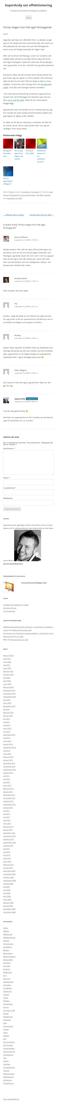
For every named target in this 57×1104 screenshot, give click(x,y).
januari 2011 (8, 830)
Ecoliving (6, 969)
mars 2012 (7, 785)
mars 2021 (7, 668)
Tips (4, 1058)
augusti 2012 (8, 773)
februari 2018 (8, 712)
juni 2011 (6, 814)
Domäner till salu (9, 608)
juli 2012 (6, 776)
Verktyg (6, 1070)
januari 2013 (8, 760)
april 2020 (7, 681)
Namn (6, 477)
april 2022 (7, 658)
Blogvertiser (8, 953)
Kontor (6, 1007)
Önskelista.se (8, 1083)
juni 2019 (6, 700)
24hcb (5, 928)
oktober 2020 (8, 674)
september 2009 (9, 880)
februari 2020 (8, 687)
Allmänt (6, 940)
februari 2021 (8, 671)
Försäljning (7, 988)
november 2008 (9, 912)
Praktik (6, 1029)
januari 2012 (8, 792)
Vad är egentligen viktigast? (8, 181)
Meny (28, 17)
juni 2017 (6, 719)
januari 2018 (8, 716)
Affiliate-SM (7, 934)
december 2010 (9, 833)
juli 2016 (6, 722)
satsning (47, 195)
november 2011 (9, 798)
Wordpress (7, 1080)
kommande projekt (27, 195)
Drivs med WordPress (11, 1099)
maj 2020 (6, 678)
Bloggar (6, 950)
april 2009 (7, 896)
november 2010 (9, 836)
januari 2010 (8, 868)
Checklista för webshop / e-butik (15, 605)
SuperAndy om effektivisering (28, 5)
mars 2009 (7, 899)
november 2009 (9, 874)
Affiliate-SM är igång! (13, 215)
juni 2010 (6, 852)
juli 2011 (6, 811)
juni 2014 (6, 738)
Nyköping (7, 1020)
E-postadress (9, 488)
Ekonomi (6, 979)
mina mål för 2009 (16, 100)
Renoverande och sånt (19, 639)
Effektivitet (7, 972)
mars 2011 (7, 823)
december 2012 (9, 763)
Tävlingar (6, 1064)
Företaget (35, 192)
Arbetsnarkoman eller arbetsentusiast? (42, 156)
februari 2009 (8, 902)
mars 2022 (7, 662)
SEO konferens (9, 1042)
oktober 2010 (8, 839)
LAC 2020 (19, 636)
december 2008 (9, 909)
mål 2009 (39, 195)
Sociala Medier (9, 1048)
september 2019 (9, 697)
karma (5, 998)
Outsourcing (8, 1026)
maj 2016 (6, 725)
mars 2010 (7, 861)
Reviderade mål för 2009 (42, 215)
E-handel (6, 966)
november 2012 (9, 766)
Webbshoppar (8, 1074)
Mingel (5, 1013)
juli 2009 (6, 887)
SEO (4, 1039)
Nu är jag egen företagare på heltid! (19, 154)
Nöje (5, 1023)
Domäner (7, 963)
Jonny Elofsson (21, 237)
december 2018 (9, 706)
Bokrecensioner (9, 956)
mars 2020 (7, 684)
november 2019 (9, 693)
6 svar (5, 33)
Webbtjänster (8, 1077)
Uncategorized (9, 1067)
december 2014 (9, 735)
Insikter (6, 994)
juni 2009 (6, 890)
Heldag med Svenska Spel (21, 630)
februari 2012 (8, 788)
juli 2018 (6, 709)
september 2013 (9, 747)
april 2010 (7, 858)
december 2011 (9, 795)
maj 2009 (6, 893)
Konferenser (8, 1004)
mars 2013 (7, 754)
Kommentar (9, 448)
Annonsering (8, 944)
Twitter (6, 1061)
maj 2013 (6, 750)
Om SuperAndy (9, 611)
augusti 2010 (8, 845)
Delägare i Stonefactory (7, 153)
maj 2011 (6, 817)
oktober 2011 (8, 801)
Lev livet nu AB (9, 1010)
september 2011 (9, 804)
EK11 (5, 975)
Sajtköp (6, 1036)
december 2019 (9, 690)
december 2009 (9, 871)
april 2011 (7, 820)
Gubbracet (7, 991)
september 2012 (9, 769)
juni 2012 (6, 779)
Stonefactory (8, 1055)
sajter (5, 1032)
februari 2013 (8, 757)
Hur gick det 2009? (30, 152)
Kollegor (6, 1001)
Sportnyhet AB (9, 1051)
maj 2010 (6, 855)
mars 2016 (7, 728)
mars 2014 (7, 741)
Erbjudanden (8, 982)
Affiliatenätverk (9, 937)
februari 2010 (8, 864)
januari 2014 (8, 744)
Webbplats (8, 498)
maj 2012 (6, 782)
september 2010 (9, 842)
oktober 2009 (8, 877)
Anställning (25, 192)
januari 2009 (8, 906)
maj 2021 (6, 665)
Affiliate (6, 931)
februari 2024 (8, 655)
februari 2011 (8, 826)
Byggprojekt (8, 960)
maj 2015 (6, 731)
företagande (14, 195)
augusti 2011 (8, 807)
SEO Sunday (8, 1045)
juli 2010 (6, 849)
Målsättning (8, 1017)
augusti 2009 (8, 883)
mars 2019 (7, 703)
